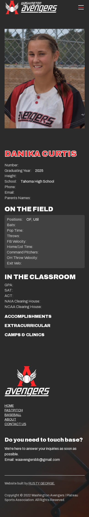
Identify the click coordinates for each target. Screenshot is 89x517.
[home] (31, 7)
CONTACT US (15, 424)
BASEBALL (13, 415)
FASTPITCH (14, 410)
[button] (80, 7)
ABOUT (10, 419)
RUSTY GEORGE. (42, 483)
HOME (9, 405)
